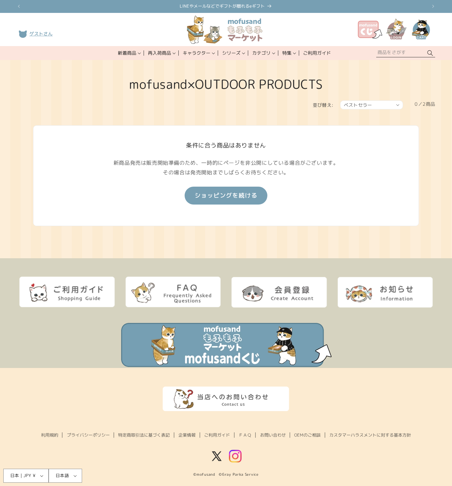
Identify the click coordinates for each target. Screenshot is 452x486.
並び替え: (323, 105)
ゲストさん (41, 33)
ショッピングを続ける (226, 195)
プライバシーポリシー (88, 435)
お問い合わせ (273, 435)
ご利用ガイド (217, 435)
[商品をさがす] (430, 53)
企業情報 (187, 435)
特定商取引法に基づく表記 (144, 435)
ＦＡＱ (245, 435)
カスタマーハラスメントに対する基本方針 (370, 435)
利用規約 (49, 435)
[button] (129, 53)
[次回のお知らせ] (433, 6)
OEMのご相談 (307, 435)
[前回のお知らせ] (19, 6)
